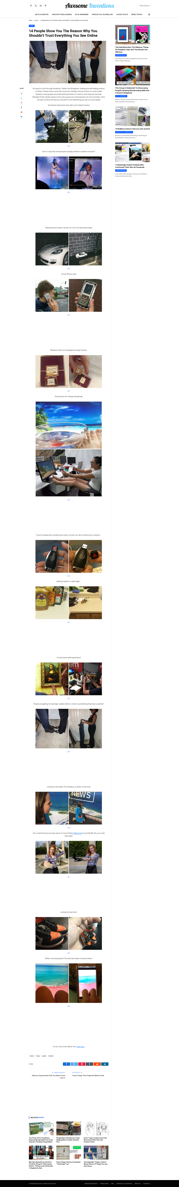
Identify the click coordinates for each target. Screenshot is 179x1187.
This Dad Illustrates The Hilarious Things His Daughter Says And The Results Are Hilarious (132, 49)
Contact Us (146, 1183)
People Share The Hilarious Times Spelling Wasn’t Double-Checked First (68, 1140)
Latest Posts (122, 14)
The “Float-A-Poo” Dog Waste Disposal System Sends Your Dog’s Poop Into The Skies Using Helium (41, 1140)
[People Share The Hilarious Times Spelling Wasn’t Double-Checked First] (68, 1128)
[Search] (149, 14)
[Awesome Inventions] (89, 6)
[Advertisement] (68, 211)
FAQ (112, 1183)
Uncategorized (121, 55)
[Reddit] (21, 112)
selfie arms (77, 833)
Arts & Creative (42, 14)
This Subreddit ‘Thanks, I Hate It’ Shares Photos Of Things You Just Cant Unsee (96, 1164)
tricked (51, 1056)
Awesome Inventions (91, 1183)
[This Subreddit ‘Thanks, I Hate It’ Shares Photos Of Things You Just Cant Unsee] (96, 1152)
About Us (138, 1183)
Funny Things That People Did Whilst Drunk (88, 1075)
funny (38, 1056)
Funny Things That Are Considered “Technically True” (68, 1163)
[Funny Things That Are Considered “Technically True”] (68, 1152)
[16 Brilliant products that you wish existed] (132, 116)
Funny (36, 20)
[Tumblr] (21, 107)
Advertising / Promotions (124, 1183)
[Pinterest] (21, 103)
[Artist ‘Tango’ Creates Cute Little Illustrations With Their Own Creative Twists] (96, 1128)
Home (30, 20)
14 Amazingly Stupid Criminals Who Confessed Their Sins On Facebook (129, 166)
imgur (69, 314)
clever (32, 1056)
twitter (68, 145)
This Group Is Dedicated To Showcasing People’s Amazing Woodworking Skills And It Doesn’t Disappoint (132, 90)
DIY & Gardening (82, 14)
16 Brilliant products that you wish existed (132, 129)
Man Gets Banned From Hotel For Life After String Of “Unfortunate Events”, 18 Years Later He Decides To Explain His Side (41, 1165)
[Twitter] (21, 98)
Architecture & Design (62, 14)
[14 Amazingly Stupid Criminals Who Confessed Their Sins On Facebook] (132, 152)
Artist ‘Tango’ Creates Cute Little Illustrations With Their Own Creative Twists (95, 1140)
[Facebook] (21, 94)
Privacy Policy (104, 1183)
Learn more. (81, 1047)
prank (44, 1056)
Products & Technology (102, 14)
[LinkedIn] (21, 116)
